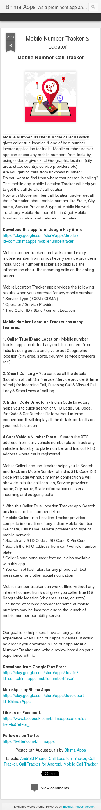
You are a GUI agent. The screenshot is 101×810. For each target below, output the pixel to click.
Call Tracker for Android (40, 764)
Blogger (68, 806)
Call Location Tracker (67, 758)
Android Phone (33, 758)
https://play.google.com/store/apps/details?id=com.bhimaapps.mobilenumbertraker (41, 238)
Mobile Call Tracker (80, 764)
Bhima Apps (75, 750)
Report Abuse (84, 806)
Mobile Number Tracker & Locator (57, 42)
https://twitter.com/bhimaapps (29, 741)
